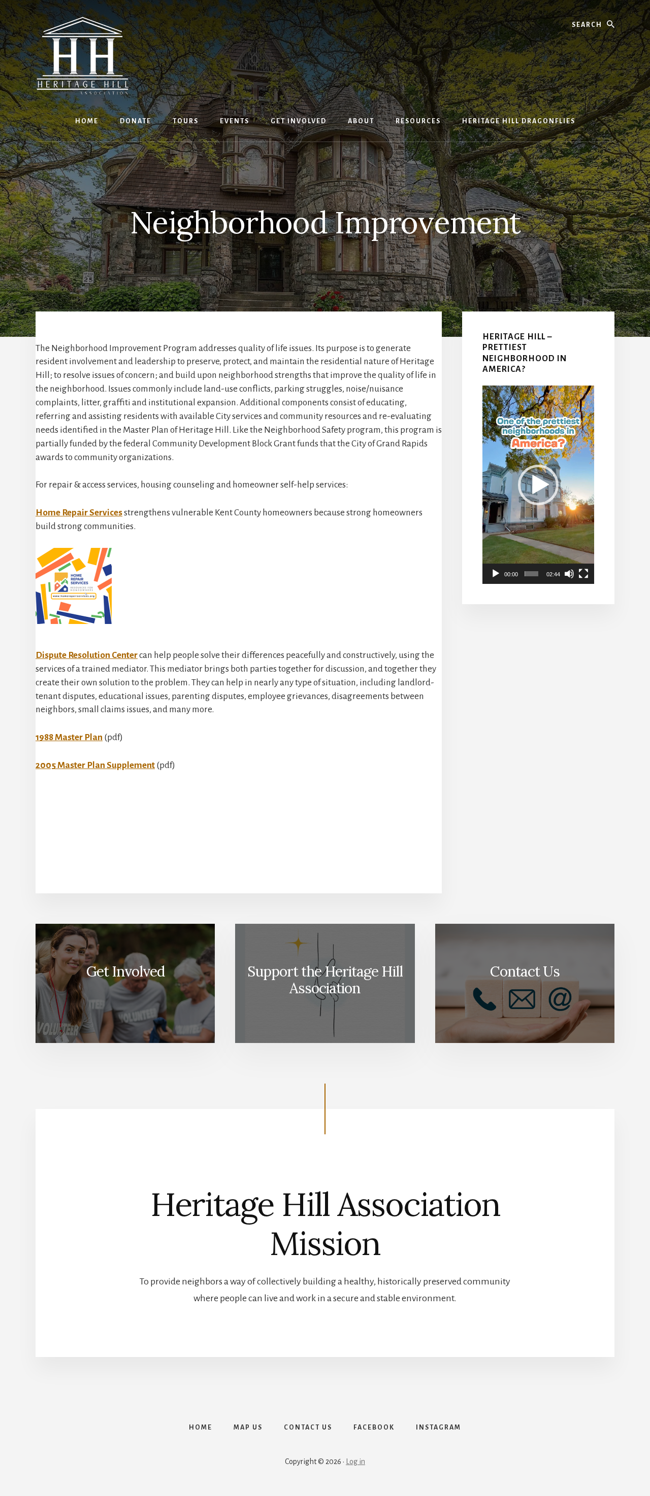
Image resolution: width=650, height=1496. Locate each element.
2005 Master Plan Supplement (95, 765)
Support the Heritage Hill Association (325, 980)
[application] (538, 485)
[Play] (496, 574)
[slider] (531, 573)
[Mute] (569, 574)
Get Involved (125, 971)
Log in (355, 1461)
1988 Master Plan (69, 737)
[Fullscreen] (583, 574)
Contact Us (525, 971)
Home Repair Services (79, 512)
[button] (538, 485)
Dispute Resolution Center (87, 655)
